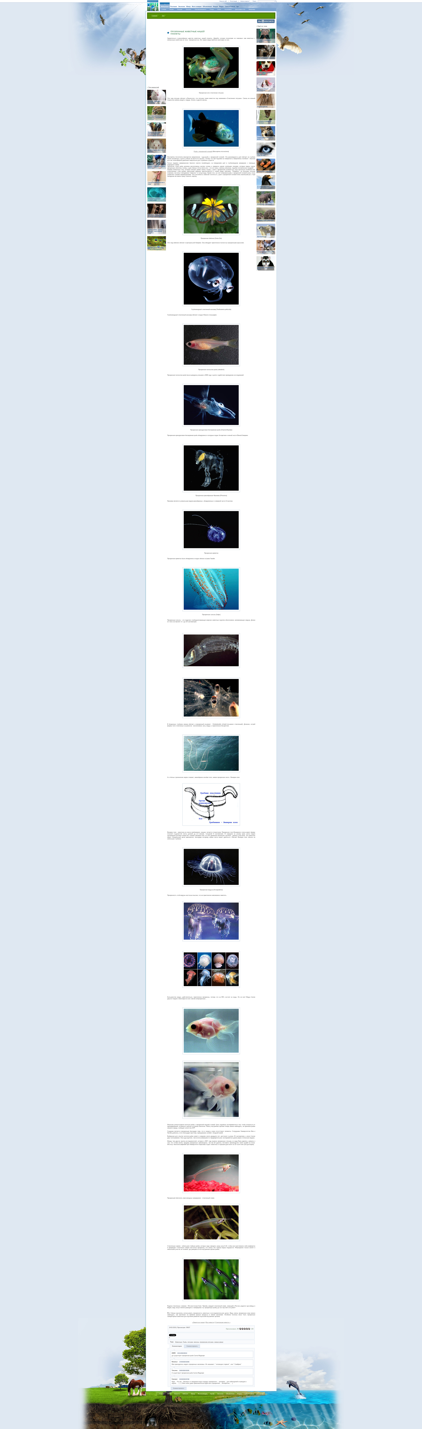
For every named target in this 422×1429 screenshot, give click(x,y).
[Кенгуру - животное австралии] (156, 98)
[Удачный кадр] (265, 232)
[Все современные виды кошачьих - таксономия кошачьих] (156, 114)
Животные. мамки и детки (265, 58)
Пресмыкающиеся (200, 9)
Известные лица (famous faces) (265, 268)
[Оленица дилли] (265, 102)
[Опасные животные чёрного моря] (156, 195)
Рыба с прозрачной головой (203, 151)
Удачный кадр (261, 236)
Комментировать (192, 1346)
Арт (237, 6)
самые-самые (218, 1342)
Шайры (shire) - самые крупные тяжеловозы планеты (155, 231)
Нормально (245, 1329)
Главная (154, 15)
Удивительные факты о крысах (155, 150)
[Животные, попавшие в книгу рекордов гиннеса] (156, 212)
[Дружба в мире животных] (265, 215)
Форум (215, 6)
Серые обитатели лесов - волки (265, 138)
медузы (196, 1342)
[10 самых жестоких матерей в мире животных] (265, 183)
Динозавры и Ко (240, 9)
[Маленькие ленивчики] (265, 167)
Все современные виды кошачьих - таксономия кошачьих (156, 117)
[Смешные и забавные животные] (265, 37)
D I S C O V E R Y (152, 1)
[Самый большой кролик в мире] (156, 179)
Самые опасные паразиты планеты (156, 167)
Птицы (212, 9)
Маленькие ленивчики (264, 171)
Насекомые (228, 9)
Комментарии (177, 1346)
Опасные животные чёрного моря (154, 199)
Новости (177, 1394)
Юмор (188, 6)
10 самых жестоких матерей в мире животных (265, 187)
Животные (164, 6)
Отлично (249, 1329)
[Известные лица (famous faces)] (265, 264)
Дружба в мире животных (265, 220)
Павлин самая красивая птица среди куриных (156, 248)
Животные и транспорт (264, 204)
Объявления (207, 6)
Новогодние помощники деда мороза (265, 73)
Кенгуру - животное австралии (154, 102)
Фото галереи (196, 6)
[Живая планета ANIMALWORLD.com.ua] (152, 7)
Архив (212, 1394)
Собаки (164, 9)
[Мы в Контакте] (266, 22)
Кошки (172, 9)
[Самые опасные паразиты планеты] (156, 163)
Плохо (242, 1329)
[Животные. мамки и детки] (265, 53)
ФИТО (169, 1394)
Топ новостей (153, 87)
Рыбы (219, 9)
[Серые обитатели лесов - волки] (265, 134)
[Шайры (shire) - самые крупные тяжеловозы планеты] (156, 228)
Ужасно (240, 1329)
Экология (181, 6)
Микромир (252, 9)
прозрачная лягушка (206, 1342)
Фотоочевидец (202, 1394)
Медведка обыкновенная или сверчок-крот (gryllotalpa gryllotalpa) (156, 133)
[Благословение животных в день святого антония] (265, 248)
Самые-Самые (230, 6)
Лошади (179, 9)
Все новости (210, 1322)
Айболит (185, 1394)
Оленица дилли (262, 106)
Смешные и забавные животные (264, 40)
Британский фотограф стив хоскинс (264, 154)
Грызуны (188, 9)
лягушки (190, 1342)
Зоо (163, 15)
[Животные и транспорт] (265, 199)
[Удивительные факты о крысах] (156, 147)
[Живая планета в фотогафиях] (265, 85)
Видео (221, 6)
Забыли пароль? (244, 1)
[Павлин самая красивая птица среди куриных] (156, 244)
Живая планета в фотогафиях (262, 89)
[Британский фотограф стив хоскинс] (265, 150)
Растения (173, 6)
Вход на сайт (223, 1)
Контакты (260, 1394)
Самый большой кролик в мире (156, 183)
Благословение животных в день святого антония (265, 252)
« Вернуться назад (198, 1322)
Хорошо (247, 1329)
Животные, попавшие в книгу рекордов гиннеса (155, 215)
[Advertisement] (155, 52)
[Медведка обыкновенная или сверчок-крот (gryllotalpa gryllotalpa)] (156, 130)
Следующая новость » (222, 1322)
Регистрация (233, 1)
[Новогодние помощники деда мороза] (265, 69)
